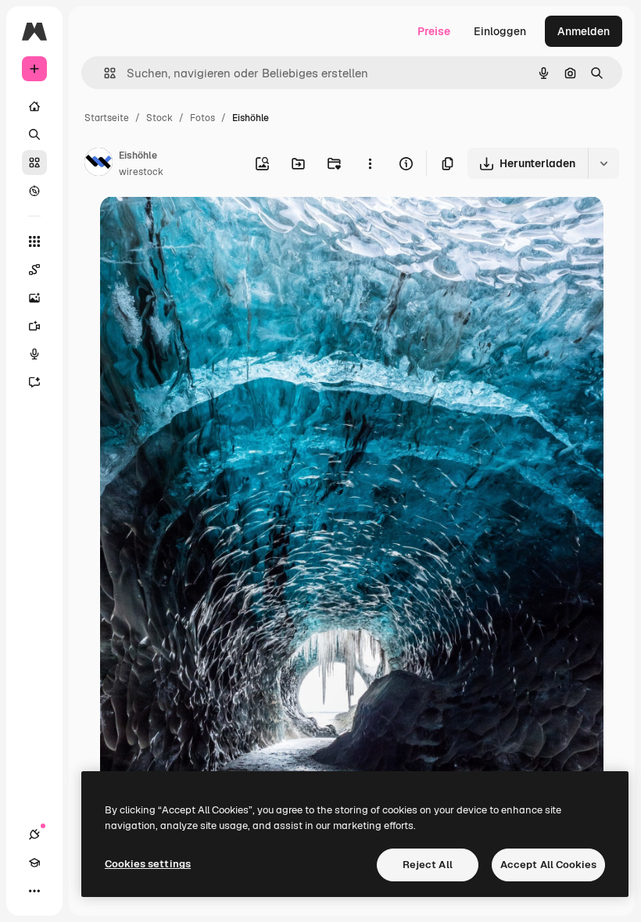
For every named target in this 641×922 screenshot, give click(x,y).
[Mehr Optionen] (369, 163)
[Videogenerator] (34, 325)
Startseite (106, 118)
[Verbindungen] (34, 834)
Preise (433, 31)
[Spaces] (34, 269)
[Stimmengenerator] (34, 353)
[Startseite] (34, 106)
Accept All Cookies (548, 864)
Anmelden (583, 31)
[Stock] (34, 162)
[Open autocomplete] (103, 73)
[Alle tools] (34, 241)
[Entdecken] (34, 190)
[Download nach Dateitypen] (603, 163)
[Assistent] (34, 382)
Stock (159, 118)
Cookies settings (148, 863)
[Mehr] (34, 890)
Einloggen (500, 31)
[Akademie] (34, 862)
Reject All (428, 864)
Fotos (202, 118)
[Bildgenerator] (34, 297)
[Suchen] (34, 134)
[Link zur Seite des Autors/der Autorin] (98, 164)
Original (200, 226)
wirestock (141, 172)
